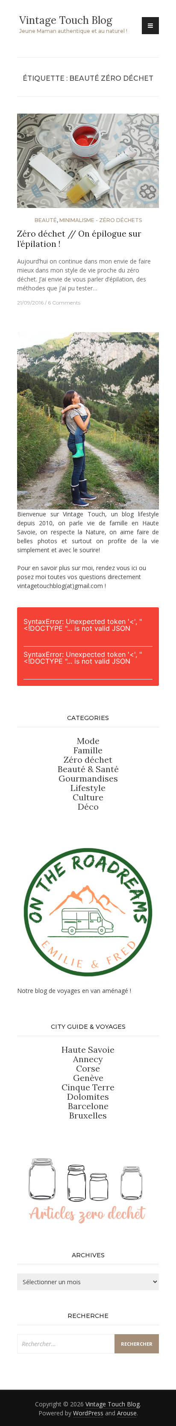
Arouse (127, 1413)
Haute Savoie (88, 1049)
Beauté (46, 220)
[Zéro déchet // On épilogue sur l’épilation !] (88, 164)
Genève (88, 1077)
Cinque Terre (88, 1087)
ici (134, 568)
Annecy (88, 1059)
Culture (88, 797)
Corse (88, 1068)
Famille (88, 750)
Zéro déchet (88, 759)
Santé (107, 769)
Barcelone (88, 1106)
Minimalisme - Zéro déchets (100, 220)
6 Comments (64, 302)
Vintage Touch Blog (65, 20)
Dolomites (88, 1096)
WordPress (88, 1413)
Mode (88, 740)
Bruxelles (88, 1115)
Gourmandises (88, 778)
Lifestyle (88, 787)
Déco (88, 806)
